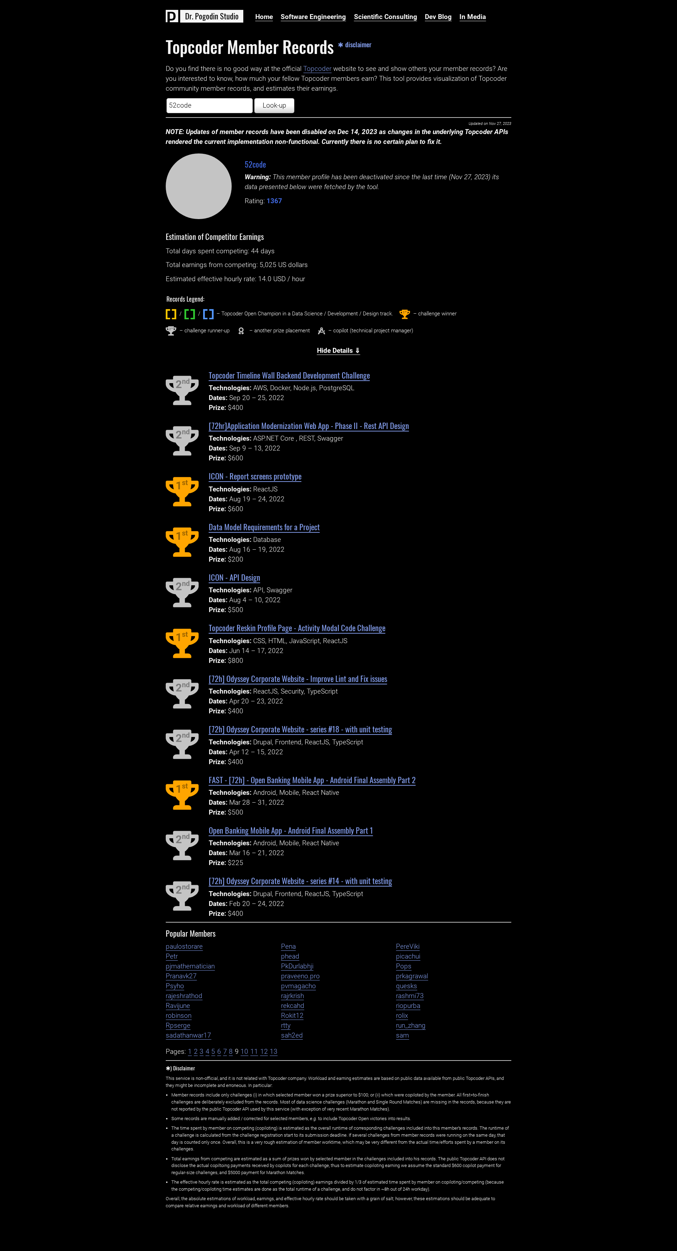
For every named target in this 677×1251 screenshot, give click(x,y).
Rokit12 (292, 1016)
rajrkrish (292, 996)
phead (290, 956)
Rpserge (178, 1025)
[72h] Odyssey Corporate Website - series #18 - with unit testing (300, 729)
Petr (172, 956)
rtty (286, 1025)
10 (244, 1052)
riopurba (408, 1006)
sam (402, 1035)
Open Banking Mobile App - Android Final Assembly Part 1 (291, 830)
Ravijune (178, 1006)
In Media (472, 17)
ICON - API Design (234, 577)
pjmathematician (190, 966)
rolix (402, 1016)
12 (264, 1052)
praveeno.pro (300, 976)
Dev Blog (438, 17)
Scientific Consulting (385, 17)
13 (273, 1052)
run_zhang (411, 1025)
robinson (178, 1016)
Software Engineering (313, 17)
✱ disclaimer (355, 44)
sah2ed (292, 1035)
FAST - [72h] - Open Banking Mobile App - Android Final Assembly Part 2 (312, 779)
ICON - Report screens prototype (255, 476)
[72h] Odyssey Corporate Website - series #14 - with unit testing (300, 880)
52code (255, 164)
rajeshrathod (184, 996)
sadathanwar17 (188, 1035)
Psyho (175, 986)
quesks (406, 986)
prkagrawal (412, 976)
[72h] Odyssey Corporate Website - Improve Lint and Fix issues (298, 678)
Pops (403, 966)
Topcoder (317, 69)
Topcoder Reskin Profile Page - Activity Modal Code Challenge (297, 627)
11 (254, 1052)
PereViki (408, 946)
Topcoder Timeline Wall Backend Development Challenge (289, 375)
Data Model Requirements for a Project (264, 526)
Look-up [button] (274, 105)
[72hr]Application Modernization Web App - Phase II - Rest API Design (309, 425)
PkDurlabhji (297, 966)
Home (264, 17)
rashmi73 (410, 996)
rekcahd (292, 1006)
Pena (288, 946)
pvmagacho (298, 986)
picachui (408, 956)
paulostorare (184, 946)
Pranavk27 (181, 976)
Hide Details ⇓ (338, 351)
